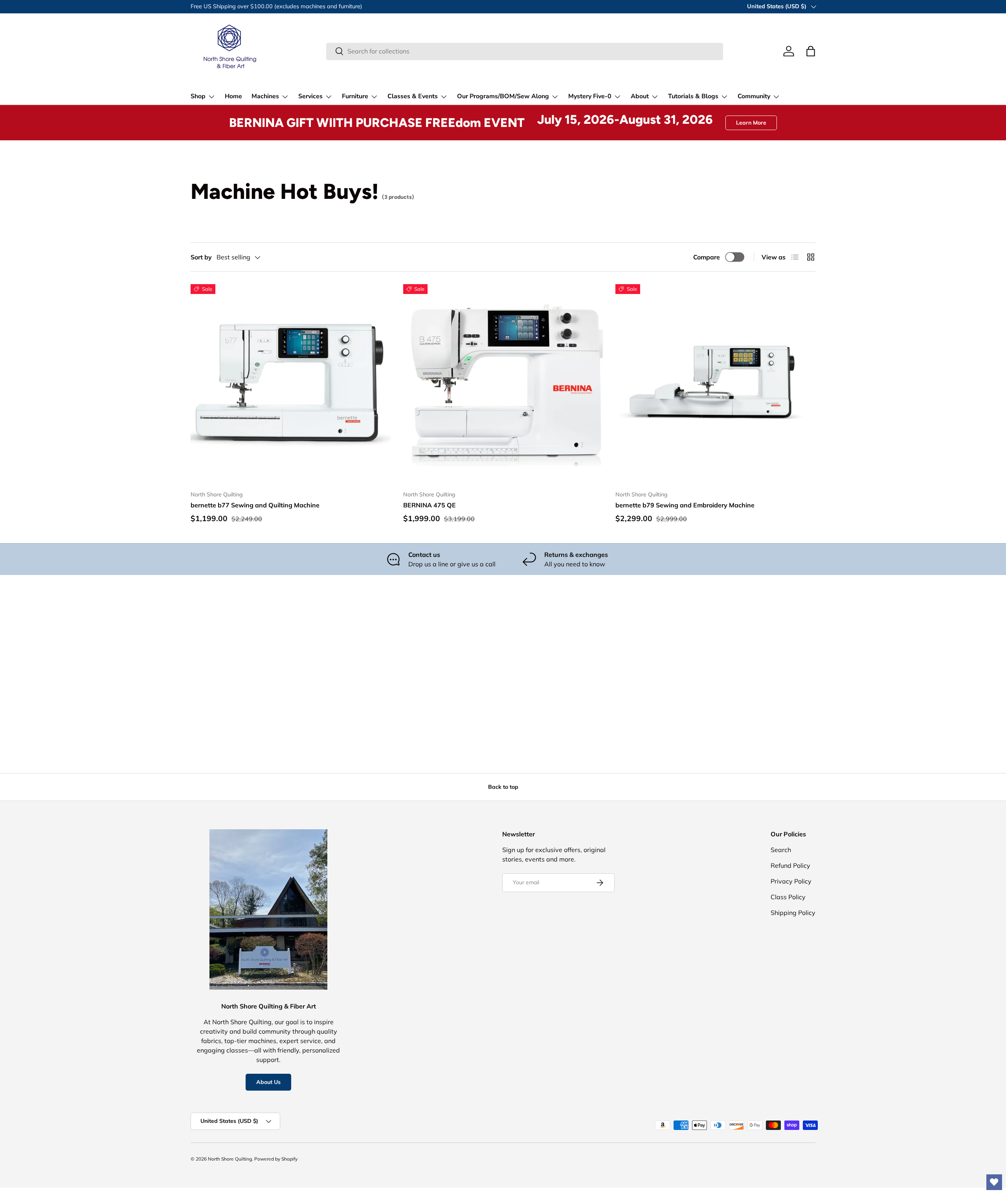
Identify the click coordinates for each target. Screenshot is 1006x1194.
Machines (265, 96)
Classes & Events (412, 96)
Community (754, 96)
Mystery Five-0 (589, 96)
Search (781, 850)
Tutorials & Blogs (693, 96)
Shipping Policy (793, 913)
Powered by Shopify (275, 1159)
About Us (268, 1082)
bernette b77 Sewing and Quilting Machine (255, 505)
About (640, 96)
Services (310, 96)
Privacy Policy (791, 881)
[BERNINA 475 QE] (503, 384)
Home (233, 96)
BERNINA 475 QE (429, 505)
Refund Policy (790, 865)
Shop (198, 96)
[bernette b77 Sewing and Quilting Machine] (291, 384)
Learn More (751, 122)
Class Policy (788, 897)
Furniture (355, 96)
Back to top (503, 786)
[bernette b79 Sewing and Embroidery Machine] (715, 384)
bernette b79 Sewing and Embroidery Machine (684, 505)
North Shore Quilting (230, 1159)
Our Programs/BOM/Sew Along (503, 96)
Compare (706, 257)
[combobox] (524, 51)
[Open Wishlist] (994, 1182)
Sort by (201, 257)
